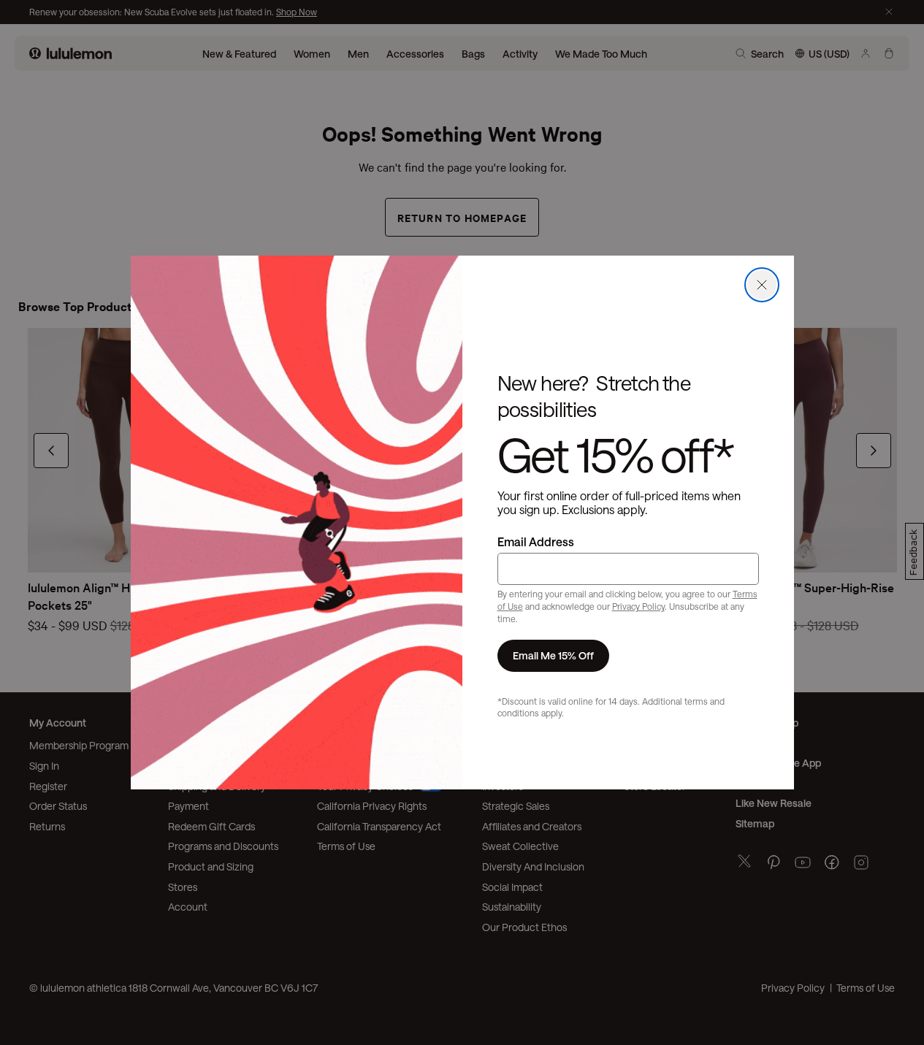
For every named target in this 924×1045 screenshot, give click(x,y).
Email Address (535, 541)
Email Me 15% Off (553, 655)
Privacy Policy (638, 606)
